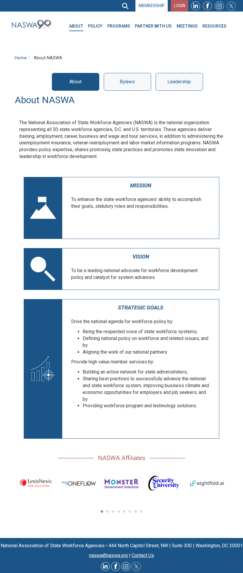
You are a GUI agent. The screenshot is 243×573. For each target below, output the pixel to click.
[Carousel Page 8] (141, 511)
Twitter (231, 6)
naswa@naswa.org (108, 555)
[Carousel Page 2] (107, 511)
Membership (152, 5)
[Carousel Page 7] (135, 511)
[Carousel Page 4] (118, 511)
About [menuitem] (76, 26)
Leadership (179, 81)
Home (21, 57)
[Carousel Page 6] (130, 511)
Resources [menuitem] (214, 26)
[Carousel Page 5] (124, 511)
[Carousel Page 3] (113, 511)
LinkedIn (195, 6)
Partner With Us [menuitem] (153, 26)
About (75, 81)
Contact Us (143, 555)
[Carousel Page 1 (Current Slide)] (101, 511)
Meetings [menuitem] (187, 26)
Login (179, 5)
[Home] (34, 24)
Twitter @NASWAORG (136, 566)
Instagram (219, 6)
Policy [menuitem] (95, 26)
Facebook (207, 6)
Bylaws (127, 81)
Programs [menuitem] (118, 26)
